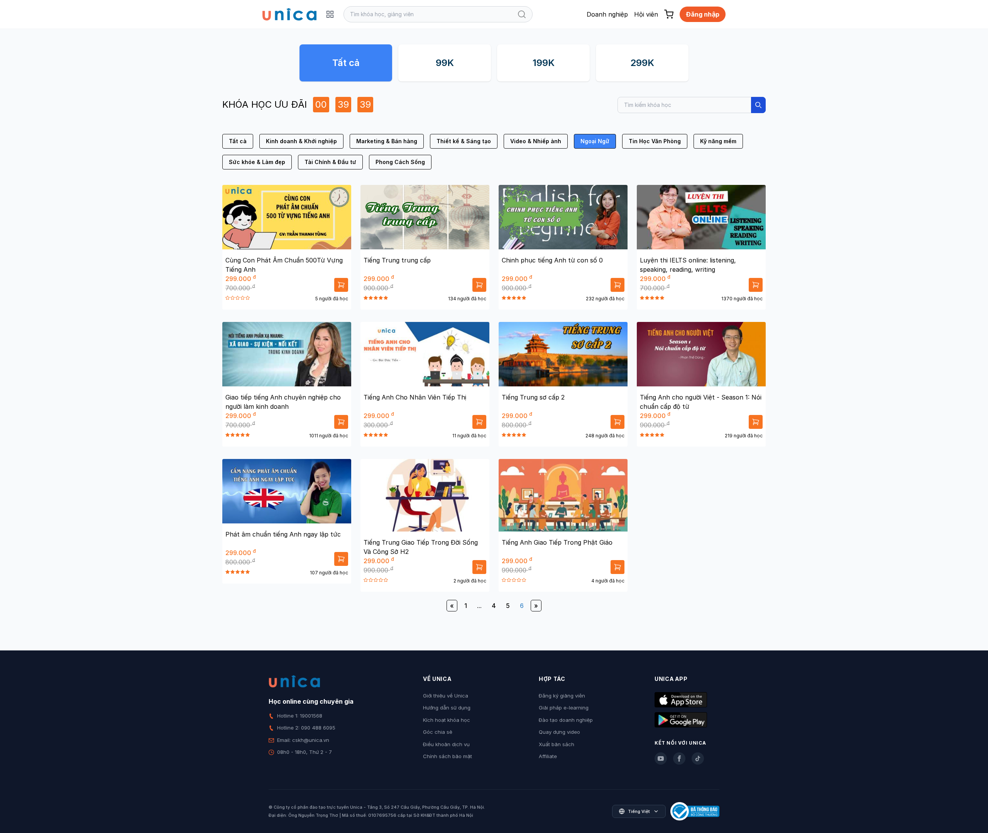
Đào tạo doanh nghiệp (566, 720)
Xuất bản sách (556, 744)
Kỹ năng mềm (718, 141)
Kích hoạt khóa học (446, 720)
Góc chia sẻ (437, 732)
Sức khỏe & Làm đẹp (257, 162)
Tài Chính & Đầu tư (330, 162)
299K (642, 62)
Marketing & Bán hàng (386, 141)
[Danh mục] (330, 14)
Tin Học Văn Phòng (655, 141)
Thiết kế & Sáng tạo (463, 141)
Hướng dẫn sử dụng (446, 707)
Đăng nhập (702, 14)
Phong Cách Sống (400, 162)
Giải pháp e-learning (564, 707)
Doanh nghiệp (607, 14)
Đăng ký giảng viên (562, 695)
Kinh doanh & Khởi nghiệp (301, 141)
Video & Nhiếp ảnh (535, 141)
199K (544, 62)
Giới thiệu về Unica (445, 695)
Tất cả (346, 62)
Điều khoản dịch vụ (446, 744)
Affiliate (548, 756)
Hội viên (646, 14)
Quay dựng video (559, 732)
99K (445, 62)
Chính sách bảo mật (447, 756)
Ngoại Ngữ (594, 141)
